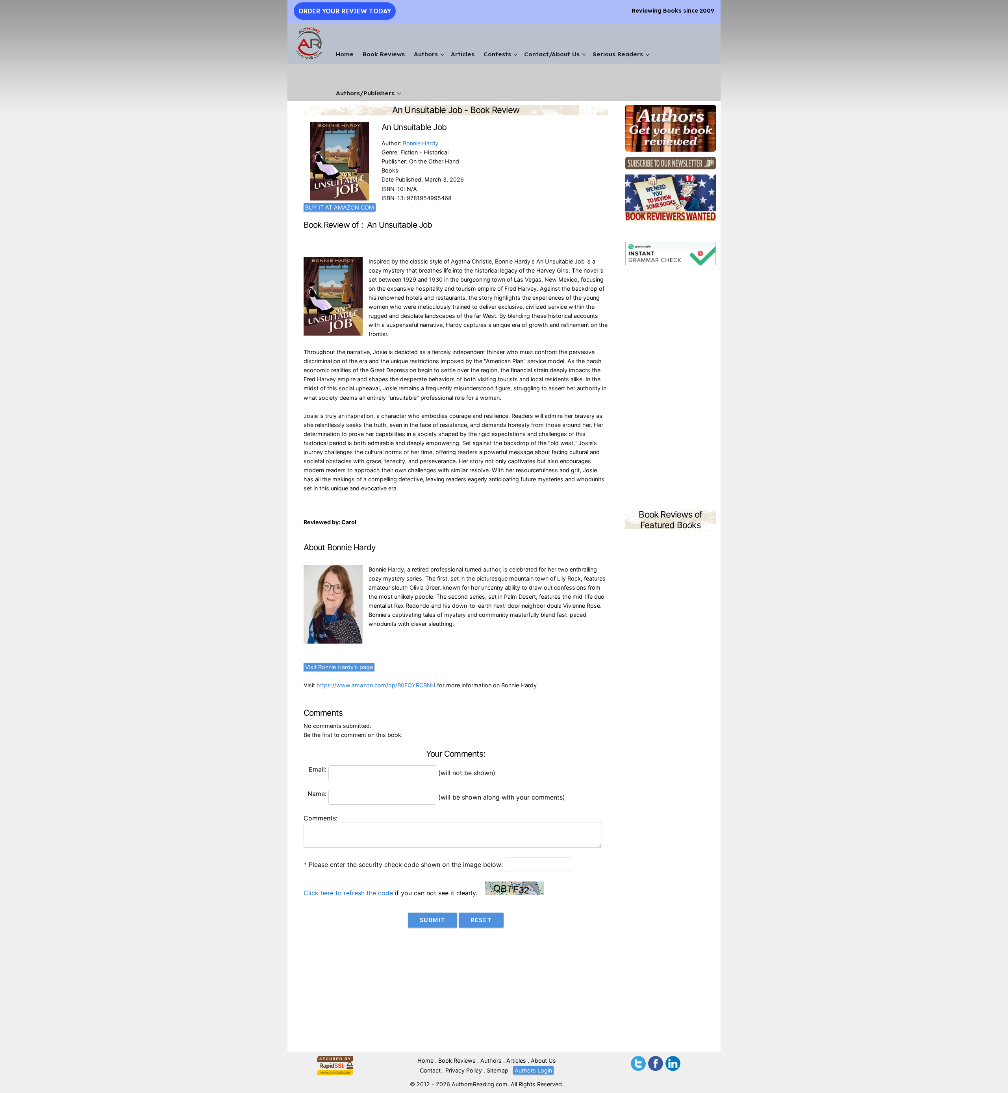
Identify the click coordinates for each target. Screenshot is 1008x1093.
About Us (543, 1060)
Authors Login (533, 1070)
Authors (426, 54)
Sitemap (497, 1070)
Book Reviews (384, 54)
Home (345, 54)
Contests (497, 54)
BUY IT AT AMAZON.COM (339, 207)
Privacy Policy (463, 1070)
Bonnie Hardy (420, 143)
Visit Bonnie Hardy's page (339, 667)
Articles (462, 54)
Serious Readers (618, 54)
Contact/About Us (552, 54)
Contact (430, 1070)
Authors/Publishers (365, 93)
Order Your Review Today (344, 11)
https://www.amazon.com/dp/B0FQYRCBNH (376, 685)
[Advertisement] (670, 388)
